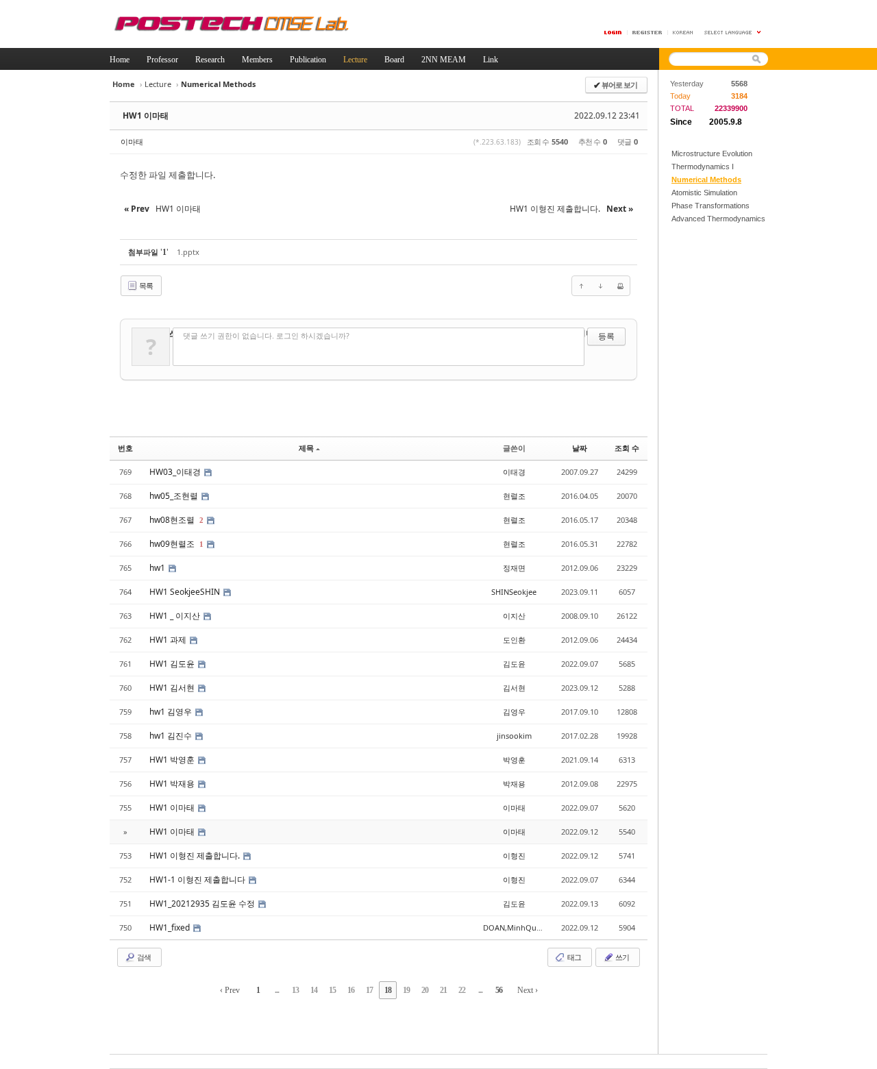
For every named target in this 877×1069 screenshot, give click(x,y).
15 (332, 990)
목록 (145, 285)
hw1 (158, 568)
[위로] (581, 285)
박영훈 (514, 759)
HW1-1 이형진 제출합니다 (198, 879)
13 (295, 990)
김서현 (514, 688)
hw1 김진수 (171, 735)
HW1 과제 (168, 640)
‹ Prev (230, 990)
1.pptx (188, 252)
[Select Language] (733, 32)
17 (369, 990)
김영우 (514, 711)
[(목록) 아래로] (600, 285)
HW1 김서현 (173, 687)
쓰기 (621, 957)
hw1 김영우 (171, 711)
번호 (125, 448)
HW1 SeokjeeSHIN (185, 592)
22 (461, 990)
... (277, 990)
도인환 (514, 640)
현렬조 (514, 496)
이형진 (514, 855)
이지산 (514, 616)
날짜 (579, 448)
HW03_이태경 (176, 472)
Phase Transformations (710, 205)
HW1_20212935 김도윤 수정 (203, 903)
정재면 (514, 568)
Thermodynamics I (702, 166)
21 (443, 990)
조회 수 (627, 448)
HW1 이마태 (146, 115)
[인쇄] (620, 285)
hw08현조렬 (173, 520)
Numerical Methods (706, 179)
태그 (573, 957)
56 (498, 990)
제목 (306, 448)
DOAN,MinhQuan (514, 927)
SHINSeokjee (513, 592)
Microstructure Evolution (711, 153)
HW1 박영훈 (173, 759)
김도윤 (514, 664)
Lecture (158, 84)
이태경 (514, 472)
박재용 (514, 783)
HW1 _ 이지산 (175, 616)
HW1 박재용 (173, 783)
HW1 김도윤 (173, 663)
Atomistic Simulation (704, 192)
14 (313, 990)
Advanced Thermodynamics (718, 218)
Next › (527, 990)
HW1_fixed (170, 927)
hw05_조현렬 (174, 496)
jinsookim (514, 735)
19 (406, 990)
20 (424, 990)
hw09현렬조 (173, 544)
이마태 (132, 141)
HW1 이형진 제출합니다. (195, 855)
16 (350, 990)
